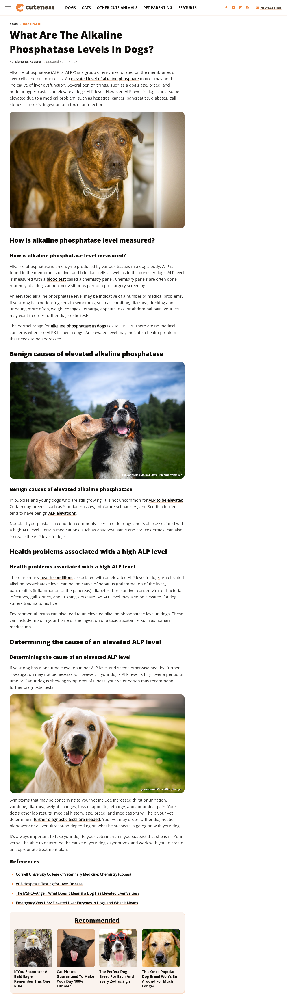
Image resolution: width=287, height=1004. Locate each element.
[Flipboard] (241, 8)
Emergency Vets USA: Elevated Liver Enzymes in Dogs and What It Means (77, 902)
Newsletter (270, 7)
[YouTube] (233, 8)
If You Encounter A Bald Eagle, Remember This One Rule (32, 979)
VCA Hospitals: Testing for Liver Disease (49, 883)
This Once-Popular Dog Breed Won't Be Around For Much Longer (159, 979)
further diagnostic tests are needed (67, 819)
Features (187, 7)
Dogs (70, 7)
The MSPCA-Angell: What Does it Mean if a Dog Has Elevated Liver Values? (77, 893)
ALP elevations (62, 513)
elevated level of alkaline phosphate (105, 78)
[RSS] (248, 8)
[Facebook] (226, 8)
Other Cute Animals (117, 7)
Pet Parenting (158, 7)
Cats (86, 7)
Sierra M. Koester (28, 61)
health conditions (56, 577)
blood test (56, 279)
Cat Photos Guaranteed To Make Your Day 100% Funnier (75, 979)
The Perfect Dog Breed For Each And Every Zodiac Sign (116, 976)
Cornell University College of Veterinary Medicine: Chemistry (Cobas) (73, 874)
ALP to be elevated (166, 500)
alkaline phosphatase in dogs (78, 326)
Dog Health (32, 24)
